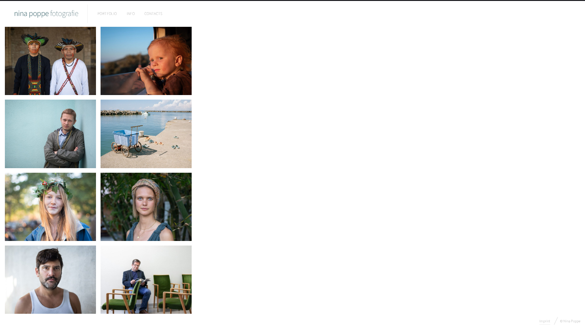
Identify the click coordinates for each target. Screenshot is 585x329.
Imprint (544, 321)
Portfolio (107, 13)
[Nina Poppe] (46, 13)
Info (131, 13)
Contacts (153, 13)
